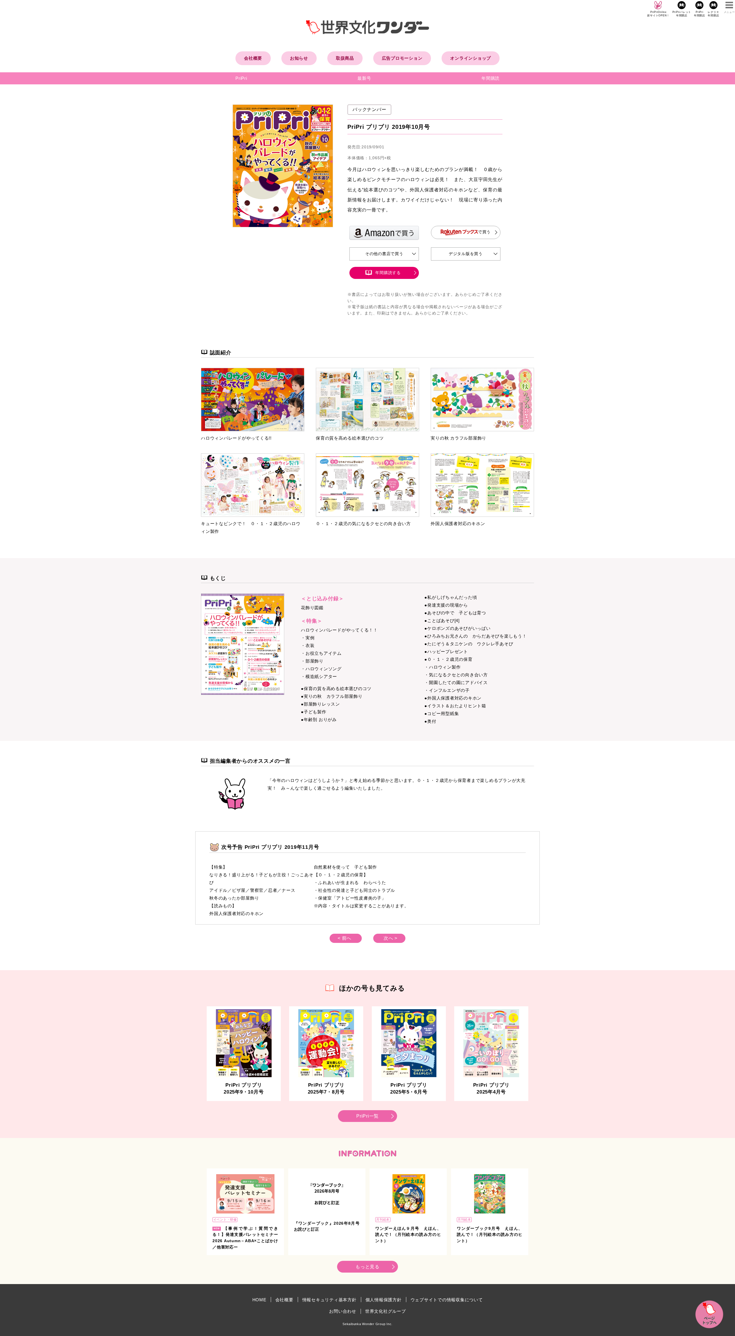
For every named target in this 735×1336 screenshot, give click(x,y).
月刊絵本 (383, 1219)
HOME (259, 1299)
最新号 (364, 78)
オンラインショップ (470, 58)
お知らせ (299, 58)
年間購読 (490, 78)
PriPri (241, 78)
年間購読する (388, 272)
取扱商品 (345, 58)
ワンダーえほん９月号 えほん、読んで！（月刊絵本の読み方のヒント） (408, 1234)
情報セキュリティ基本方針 (329, 1299)
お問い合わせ (342, 1311)
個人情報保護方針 (383, 1299)
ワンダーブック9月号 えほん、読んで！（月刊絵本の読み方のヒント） (490, 1234)
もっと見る (367, 1266)
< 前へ (344, 938)
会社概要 (253, 58)
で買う (484, 232)
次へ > (390, 938)
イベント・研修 (225, 1219)
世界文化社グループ (385, 1311)
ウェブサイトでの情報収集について (447, 1299)
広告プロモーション (402, 58)
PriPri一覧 (367, 1116)
